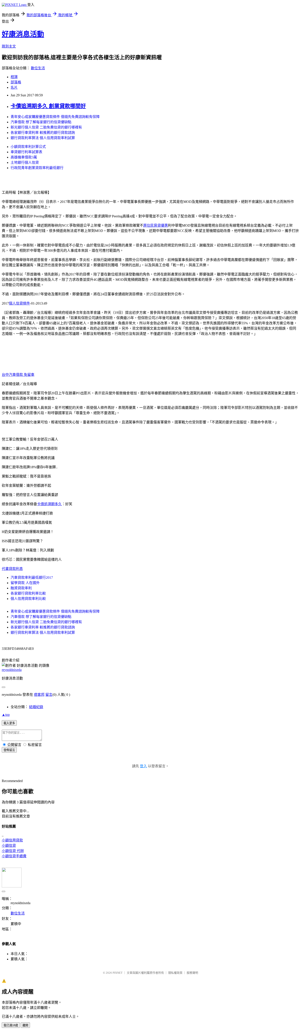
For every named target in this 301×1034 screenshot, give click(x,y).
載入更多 (9, 723)
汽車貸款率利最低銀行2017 (32, 577)
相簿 (14, 77)
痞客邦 (39, 694)
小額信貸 (9, 845)
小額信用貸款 (12, 840)
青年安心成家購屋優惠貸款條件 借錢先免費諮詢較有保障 (55, 117)
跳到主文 (9, 46)
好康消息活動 (23, 34)
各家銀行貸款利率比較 (28, 593)
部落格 (16, 82)
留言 (48, 694)
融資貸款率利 (21, 588)
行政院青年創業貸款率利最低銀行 (37, 168)
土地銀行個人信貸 (25, 162)
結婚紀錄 (36, 707)
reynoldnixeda (12, 670)
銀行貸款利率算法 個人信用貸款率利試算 (43, 138)
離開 (25, 1025)
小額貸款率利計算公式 (28, 147)
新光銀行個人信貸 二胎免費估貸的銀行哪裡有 (46, 127)
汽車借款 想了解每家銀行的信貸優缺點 (41, 122)
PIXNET (118, 972)
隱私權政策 (175, 972)
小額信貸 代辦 (13, 851)
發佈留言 (9, 750)
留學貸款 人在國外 (25, 583)
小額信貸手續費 (14, 856)
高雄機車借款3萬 (24, 157)
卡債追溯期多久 (49, 504)
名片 (14, 87)
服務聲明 (192, 972)
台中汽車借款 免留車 (18, 375)
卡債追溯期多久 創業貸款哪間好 (48, 106)
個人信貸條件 (19, 303)
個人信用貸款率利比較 (28, 599)
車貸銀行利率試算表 (26, 152)
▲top (6, 714)
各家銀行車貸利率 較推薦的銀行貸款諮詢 (43, 132)
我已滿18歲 (11, 1025)
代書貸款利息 (12, 569)
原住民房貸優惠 (155, 225)
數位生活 (38, 68)
